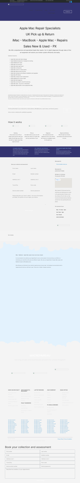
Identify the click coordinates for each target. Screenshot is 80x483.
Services (31, 10)
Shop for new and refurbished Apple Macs (24, 106)
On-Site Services (38, 10)
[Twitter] (71, 2)
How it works (52, 10)
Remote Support (51, 13)
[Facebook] (69, 2)
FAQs (46, 10)
